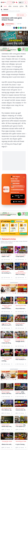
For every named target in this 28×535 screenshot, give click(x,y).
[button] (5, 227)
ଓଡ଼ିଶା (9, 6)
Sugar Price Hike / (6, 318)
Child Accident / (6, 271)
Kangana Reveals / (20, 352)
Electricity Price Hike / (21, 300)
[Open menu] (1, 2)
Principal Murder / (20, 334)
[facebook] (14, 28)
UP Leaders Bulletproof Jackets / (21, 272)
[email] (23, 28)
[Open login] (25, 2)
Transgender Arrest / (7, 430)
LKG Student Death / (7, 397)
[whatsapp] (19, 28)
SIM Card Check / (20, 397)
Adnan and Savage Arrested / (7, 352)
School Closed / (5, 413)
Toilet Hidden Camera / (6, 334)
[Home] (1, 9)
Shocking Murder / (20, 318)
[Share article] (11, 259)
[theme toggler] (16, 2)
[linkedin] (21, 28)
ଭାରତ (5, 6)
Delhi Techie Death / (21, 255)
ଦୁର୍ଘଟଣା (21, 6)
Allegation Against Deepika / (7, 300)
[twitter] (16, 28)
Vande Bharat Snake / (21, 430)
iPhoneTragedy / (6, 380)
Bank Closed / (19, 413)
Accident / (18, 380)
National (6, 9)
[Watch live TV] (13, 2)
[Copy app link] (25, 28)
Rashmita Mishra (10, 23)
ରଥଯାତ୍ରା (15, 6)
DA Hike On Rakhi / (6, 255)
